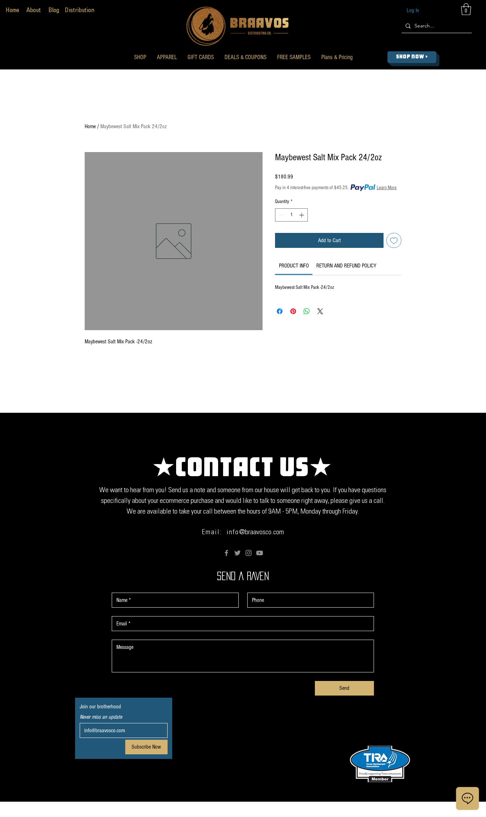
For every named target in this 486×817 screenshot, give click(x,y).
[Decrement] (280, 215)
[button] (140, 57)
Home (90, 126)
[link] (294, 265)
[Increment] (302, 215)
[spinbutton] (291, 215)
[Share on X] (320, 311)
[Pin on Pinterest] (293, 311)
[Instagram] (248, 553)
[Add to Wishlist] (393, 240)
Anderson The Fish (317, 812)
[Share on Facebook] (279, 311)
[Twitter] (237, 553)
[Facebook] (226, 553)
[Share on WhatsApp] (306, 311)
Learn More (387, 188)
